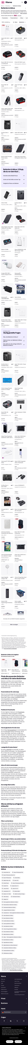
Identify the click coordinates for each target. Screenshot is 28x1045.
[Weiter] (25, 18)
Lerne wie (19, 15)
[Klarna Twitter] (17, 1021)
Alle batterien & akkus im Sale (7, 656)
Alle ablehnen (10, 1041)
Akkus (10, 770)
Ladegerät (8, 749)
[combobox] (22, 22)
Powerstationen (21, 695)
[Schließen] (25, 1027)
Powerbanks (21, 712)
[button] (12, 38)
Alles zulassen (18, 1041)
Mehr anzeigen (23, 13)
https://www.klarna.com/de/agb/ (10, 648)
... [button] (11, 5)
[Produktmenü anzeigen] (25, 8)
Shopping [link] (7, 5)
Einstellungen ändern (14, 1037)
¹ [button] (7, 44)
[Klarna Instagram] (24, 1021)
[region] (14, 1035)
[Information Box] (9, 22)
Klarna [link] (2, 5)
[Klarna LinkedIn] (11, 1021)
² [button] (5, 139)
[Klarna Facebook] (4, 1021)
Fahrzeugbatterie (11, 730)
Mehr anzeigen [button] (14, 624)
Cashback (18, 815)
